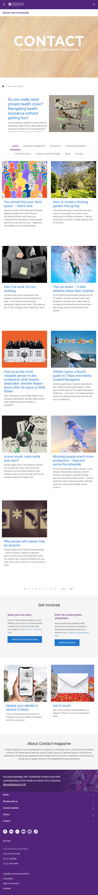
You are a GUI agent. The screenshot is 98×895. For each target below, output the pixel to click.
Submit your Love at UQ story (25, 639)
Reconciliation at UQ (14, 784)
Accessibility (8, 879)
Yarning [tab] (79, 153)
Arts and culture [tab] (23, 153)
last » (71, 589)
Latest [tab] (15, 146)
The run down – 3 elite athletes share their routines (73, 289)
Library (6, 814)
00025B (13, 859)
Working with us (10, 801)
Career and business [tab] (75, 146)
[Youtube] (23, 832)
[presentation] (15, 146)
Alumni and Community (16, 12)
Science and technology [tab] (48, 153)
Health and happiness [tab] (34, 146)
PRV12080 (13, 864)
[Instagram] (30, 832)
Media (6, 795)
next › (64, 589)
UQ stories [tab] (55, 146)
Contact (6, 821)
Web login (7, 841)
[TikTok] (36, 832)
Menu (4, 4)
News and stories (15, 86)
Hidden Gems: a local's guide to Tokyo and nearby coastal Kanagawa (72, 375)
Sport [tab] (67, 153)
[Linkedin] (11, 832)
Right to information (11, 883)
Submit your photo (67, 642)
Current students (10, 808)
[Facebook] (5, 832)
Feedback (7, 888)
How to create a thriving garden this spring (70, 204)
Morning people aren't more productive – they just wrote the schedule (73, 460)
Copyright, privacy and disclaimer (16, 874)
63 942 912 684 (13, 854)
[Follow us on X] (17, 832)
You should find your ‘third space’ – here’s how (23, 204)
